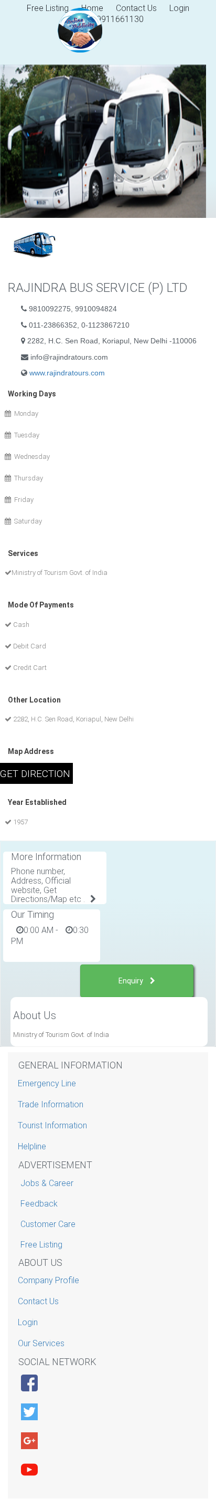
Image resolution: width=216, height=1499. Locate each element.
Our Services (42, 1343)
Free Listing (41, 1245)
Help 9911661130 (111, 19)
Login (179, 8)
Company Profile (49, 1280)
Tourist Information (53, 1125)
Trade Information (51, 1104)
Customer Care (47, 1224)
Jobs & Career (46, 1183)
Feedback (39, 1204)
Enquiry (131, 981)
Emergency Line (48, 1083)
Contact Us (136, 8)
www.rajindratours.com (67, 373)
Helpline (33, 1146)
